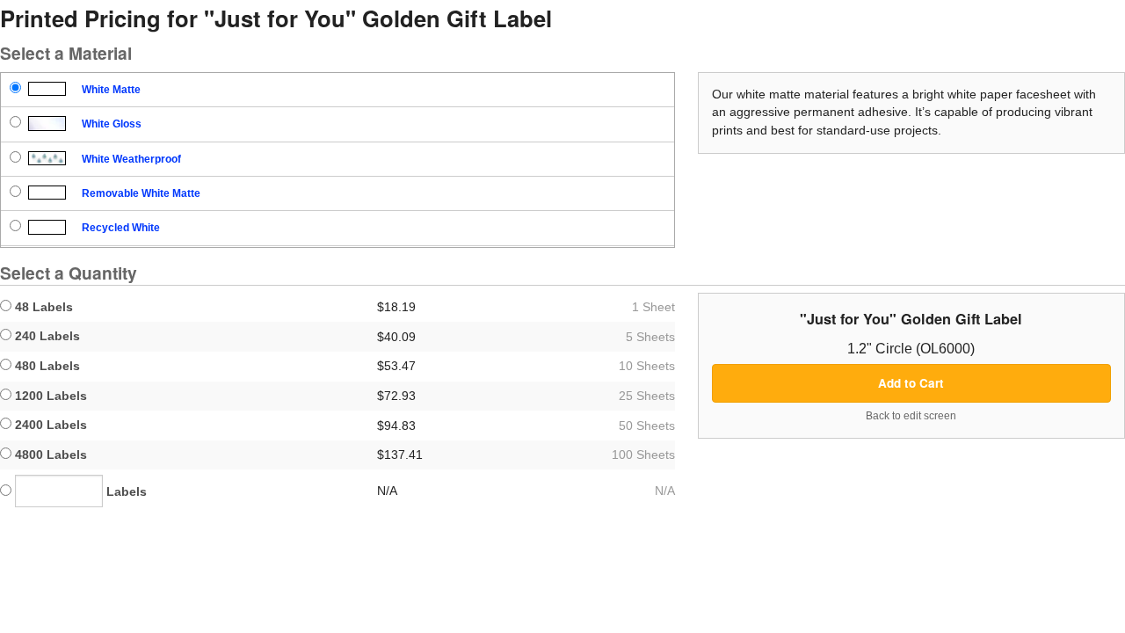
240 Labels (45, 336)
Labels (125, 491)
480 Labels (45, 366)
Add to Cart (911, 383)
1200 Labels (49, 396)
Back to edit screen (911, 416)
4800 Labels (49, 454)
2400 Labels (49, 425)
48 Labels (42, 307)
